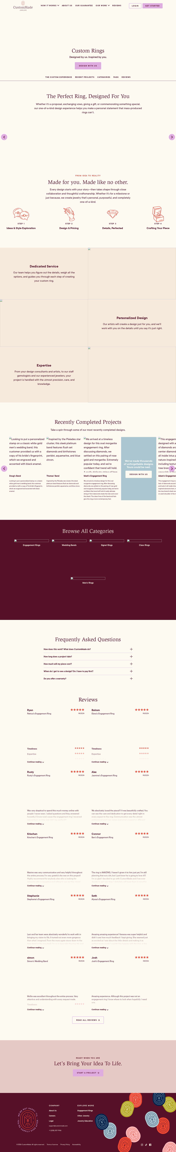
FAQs (116, 77)
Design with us (88, 65)
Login (135, 5)
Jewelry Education (85, 1121)
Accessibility (76, 1144)
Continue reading (34, 761)
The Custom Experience (58, 77)
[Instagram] (142, 1145)
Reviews (116, 5)
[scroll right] (172, 137)
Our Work (101, 5)
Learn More (32, 567)
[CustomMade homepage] (23, 10)
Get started (152, 5)
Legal (51, 1121)
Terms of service (52, 1144)
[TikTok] (146, 1145)
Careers (52, 1115)
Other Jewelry (83, 1115)
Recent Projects (84, 77)
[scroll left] (4, 137)
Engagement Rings (85, 1110)
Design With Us (139, 474)
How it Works (48, 5)
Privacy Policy (65, 1144)
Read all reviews (86, 1020)
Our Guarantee (84, 5)
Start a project (86, 1072)
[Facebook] (150, 1145)
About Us (67, 5)
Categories (103, 77)
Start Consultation (32, 560)
